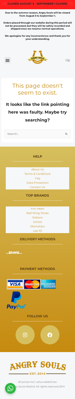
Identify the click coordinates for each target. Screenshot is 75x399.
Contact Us (37, 187)
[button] (7, 60)
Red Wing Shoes (37, 213)
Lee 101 (37, 231)
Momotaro (37, 226)
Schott (37, 222)
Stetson (37, 217)
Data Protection (37, 182)
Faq (37, 178)
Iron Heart (37, 208)
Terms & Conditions (37, 174)
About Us (37, 169)
